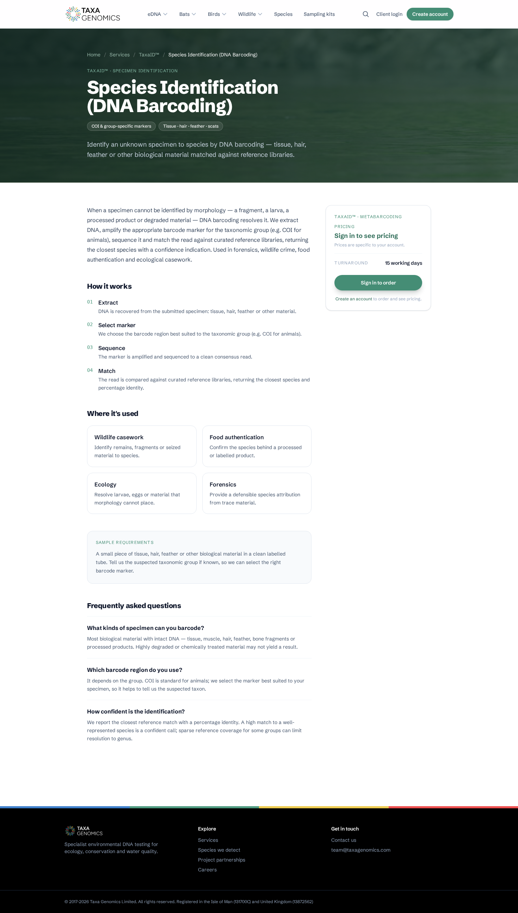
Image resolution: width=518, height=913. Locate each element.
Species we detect (219, 850)
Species (283, 14)
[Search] (365, 14)
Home (93, 54)
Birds (214, 14)
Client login (389, 14)
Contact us (343, 840)
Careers (207, 869)
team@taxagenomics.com (360, 850)
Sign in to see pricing (366, 236)
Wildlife (247, 14)
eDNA (154, 14)
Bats (184, 14)
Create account (430, 14)
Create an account (353, 298)
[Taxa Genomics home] (93, 14)
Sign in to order (378, 283)
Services (120, 54)
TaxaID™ (149, 54)
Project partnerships (221, 860)
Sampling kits (319, 14)
